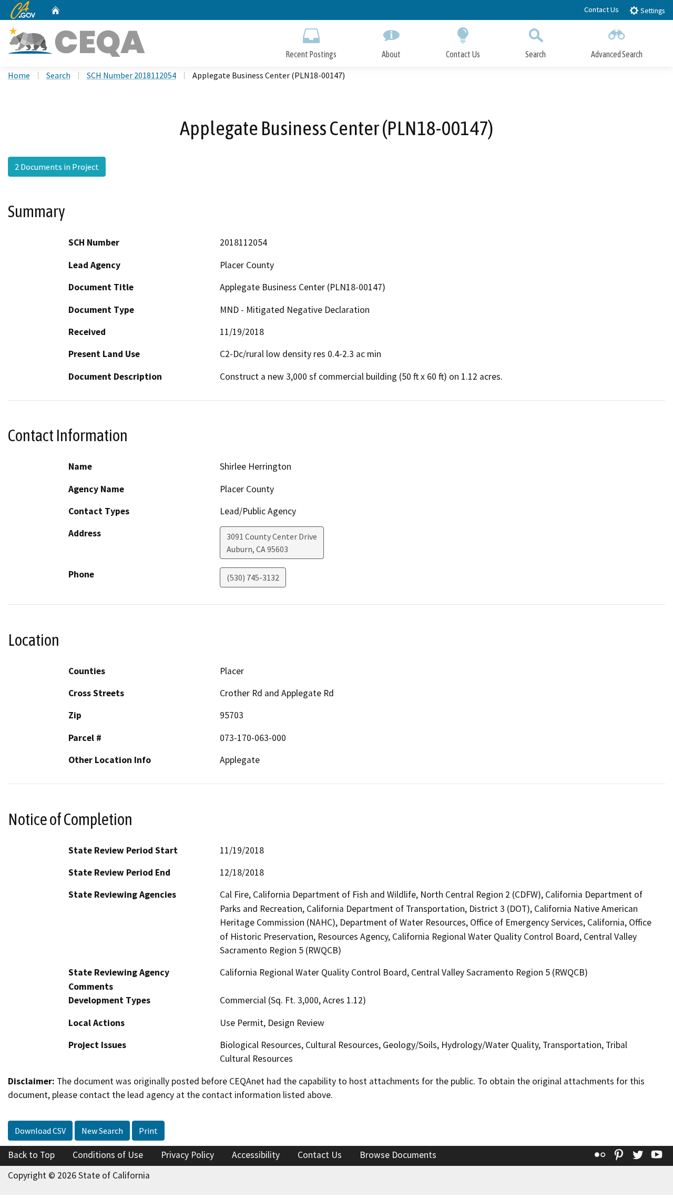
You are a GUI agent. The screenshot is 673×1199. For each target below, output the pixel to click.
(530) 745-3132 (253, 577)
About (391, 54)
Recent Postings (310, 54)
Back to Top (31, 1155)
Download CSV (40, 1130)
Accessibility (256, 1155)
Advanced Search (617, 54)
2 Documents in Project (57, 166)
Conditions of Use (108, 1155)
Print (148, 1130)
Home (19, 75)
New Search (102, 1130)
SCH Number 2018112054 (131, 75)
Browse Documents (398, 1155)
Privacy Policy (187, 1155)
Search (535, 54)
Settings (652, 10)
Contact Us (601, 9)
